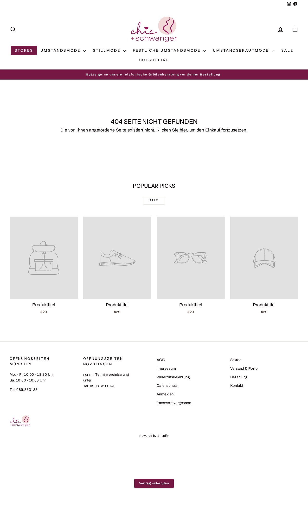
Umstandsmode (61, 50)
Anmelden (165, 394)
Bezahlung (239, 377)
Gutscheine (154, 60)
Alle (154, 200)
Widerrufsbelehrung (173, 377)
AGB (161, 360)
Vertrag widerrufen (154, 483)
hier (183, 130)
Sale (287, 50)
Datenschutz (167, 385)
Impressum (166, 368)
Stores (24, 50)
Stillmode (107, 50)
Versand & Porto (244, 368)
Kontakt (236, 385)
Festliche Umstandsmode (167, 50)
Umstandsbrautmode (241, 50)
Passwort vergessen (174, 403)
